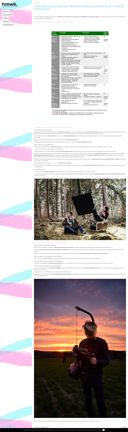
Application (7, 15)
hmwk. (9, 4)
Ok (103, 429)
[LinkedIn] (121, 427)
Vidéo (5, 18)
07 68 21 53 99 (4, 423)
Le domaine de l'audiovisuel (40, 427)
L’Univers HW (8, 25)
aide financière (55, 163)
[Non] (126, 430)
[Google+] (125, 427)
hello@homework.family (12, 423)
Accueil (6, 11)
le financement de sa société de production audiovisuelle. (113, 421)
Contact (6, 21)
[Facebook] (123, 427)
